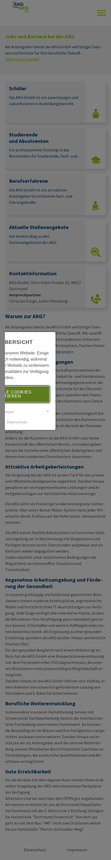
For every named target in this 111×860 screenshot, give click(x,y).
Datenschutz (17, 422)
